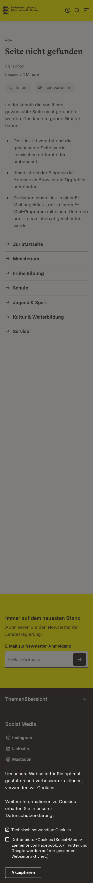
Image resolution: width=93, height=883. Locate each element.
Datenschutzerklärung (29, 815)
